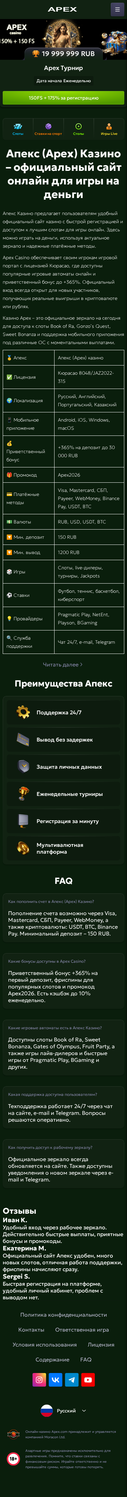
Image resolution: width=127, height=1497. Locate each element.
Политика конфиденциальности (63, 1314)
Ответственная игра (82, 1329)
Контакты (31, 1329)
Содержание (52, 1359)
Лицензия (101, 1344)
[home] (63, 9)
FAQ (85, 1359)
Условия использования (45, 1344)
